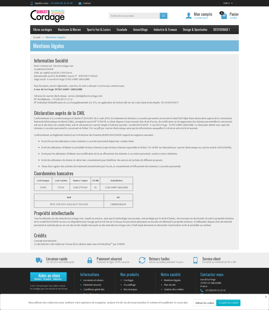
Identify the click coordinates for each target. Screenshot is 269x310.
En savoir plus (181, 302)
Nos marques (130, 289)
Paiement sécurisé (92, 284)
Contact (87, 3)
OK (163, 15)
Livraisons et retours (93, 280)
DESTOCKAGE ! (221, 29)
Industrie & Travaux (165, 29)
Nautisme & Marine (69, 29)
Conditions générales (93, 289)
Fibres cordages (42, 29)
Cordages (128, 280)
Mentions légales (172, 280)
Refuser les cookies (205, 303)
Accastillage (140, 29)
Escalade (122, 29)
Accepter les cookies (228, 302)
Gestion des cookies (174, 289)
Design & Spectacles (195, 29)
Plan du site (169, 284)
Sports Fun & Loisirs (99, 29)
